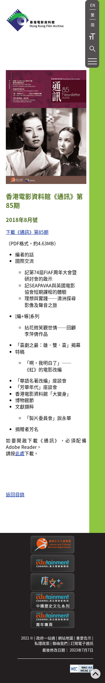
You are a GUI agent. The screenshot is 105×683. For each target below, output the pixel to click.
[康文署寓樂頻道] (52, 570)
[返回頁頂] (95, 674)
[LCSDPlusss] (52, 589)
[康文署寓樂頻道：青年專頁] (52, 626)
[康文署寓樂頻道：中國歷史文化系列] (52, 608)
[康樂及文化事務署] (52, 552)
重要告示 (83, 638)
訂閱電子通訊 (82, 643)
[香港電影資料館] (35, 21)
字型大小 (92, 36)
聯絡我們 (60, 643)
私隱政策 (42, 643)
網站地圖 (65, 638)
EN (92, 5)
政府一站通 (45, 638)
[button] (92, 48)
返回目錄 (15, 494)
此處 (19, 453)
